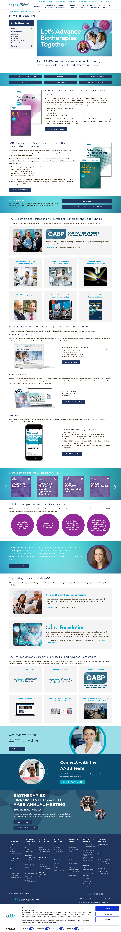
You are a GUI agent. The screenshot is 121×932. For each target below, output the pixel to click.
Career (70, 859)
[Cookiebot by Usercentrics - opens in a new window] (10, 929)
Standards (14, 34)
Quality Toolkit (28, 878)
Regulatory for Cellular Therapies (88, 861)
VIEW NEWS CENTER (73, 402)
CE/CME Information (73, 856)
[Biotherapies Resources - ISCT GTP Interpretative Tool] (73, 487)
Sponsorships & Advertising (60, 856)
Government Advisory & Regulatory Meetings (88, 858)
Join (11, 847)
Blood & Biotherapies (22, 11)
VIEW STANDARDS (20, 190)
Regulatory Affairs (88, 845)
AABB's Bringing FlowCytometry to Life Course (95, 262)
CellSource (56, 853)
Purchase (27, 849)
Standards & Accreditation (25, 76)
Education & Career (73, 840)
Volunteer (12, 871)
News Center (57, 845)
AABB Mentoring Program (25, 295)
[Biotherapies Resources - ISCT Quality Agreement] (47, 487)
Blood (40, 845)
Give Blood (41, 847)
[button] (115, 487)
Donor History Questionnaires (57, 864)
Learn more (50, 247)
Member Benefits (14, 858)
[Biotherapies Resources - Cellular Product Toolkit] (100, 487)
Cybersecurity (42, 874)
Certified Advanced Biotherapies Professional (74, 864)
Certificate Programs (73, 849)
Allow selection (107, 914)
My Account (12, 851)
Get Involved (13, 868)
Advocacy (25, 82)
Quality (27, 871)
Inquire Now (22, 822)
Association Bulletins (59, 862)
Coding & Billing (43, 876)
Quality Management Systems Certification (30, 875)
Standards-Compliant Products (103, 874)
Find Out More (72, 454)
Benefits (12, 860)
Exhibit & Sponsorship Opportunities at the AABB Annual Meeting (95, 699)
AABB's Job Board (25, 698)
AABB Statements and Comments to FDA (88, 870)
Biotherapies (43, 857)
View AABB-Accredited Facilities (86, 207)
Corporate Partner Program (103, 845)
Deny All (107, 919)
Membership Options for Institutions (15, 854)
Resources (57, 859)
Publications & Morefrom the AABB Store (95, 296)
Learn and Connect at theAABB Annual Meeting (60, 296)
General (41, 872)
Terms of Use (24, 893)
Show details (85, 928)
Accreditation (28, 855)
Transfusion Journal (58, 851)
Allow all (107, 908)
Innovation (60, 82)
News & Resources (17, 41)
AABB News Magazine (59, 849)
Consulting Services (60, 669)
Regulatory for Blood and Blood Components (89, 847)
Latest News (57, 847)
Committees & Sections (15, 877)
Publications (15, 38)
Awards (11, 879)
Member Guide (13, 865)
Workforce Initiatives (73, 874)
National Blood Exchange (104, 859)
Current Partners (102, 850)
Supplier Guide (42, 879)
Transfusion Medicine (44, 849)
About (26, 847)
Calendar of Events (73, 847)
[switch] (47, 928)
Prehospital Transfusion (44, 851)
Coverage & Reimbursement (87, 880)
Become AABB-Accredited (87, 201)
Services (100, 857)
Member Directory (14, 862)
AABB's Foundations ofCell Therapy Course (60, 262)
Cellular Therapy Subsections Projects (66, 595)
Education (14, 36)
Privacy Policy (13, 893)
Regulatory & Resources (96, 76)
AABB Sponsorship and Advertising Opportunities (60, 699)
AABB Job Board (73, 867)
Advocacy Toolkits (87, 886)
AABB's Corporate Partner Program (25, 669)
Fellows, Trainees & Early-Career (74, 876)
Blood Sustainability (88, 873)
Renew (11, 849)
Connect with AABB (72, 782)
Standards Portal (29, 851)
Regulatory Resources (88, 850)
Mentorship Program (15, 873)
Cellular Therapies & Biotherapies (87, 877)
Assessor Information (29, 864)
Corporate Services (95, 82)
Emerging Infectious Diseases (88, 855)
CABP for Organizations (95, 669)
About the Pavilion (25, 828)
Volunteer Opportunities (74, 871)
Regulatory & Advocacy (19, 43)
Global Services (101, 868)
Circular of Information (59, 867)
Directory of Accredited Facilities (30, 866)
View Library (71, 362)
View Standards (56, 129)
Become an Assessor (14, 875)
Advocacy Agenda (87, 867)
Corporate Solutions (102, 840)
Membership (14, 841)
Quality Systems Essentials (31, 873)
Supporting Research (88, 883)
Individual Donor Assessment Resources (59, 869)
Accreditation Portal (29, 859)
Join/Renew (13, 845)
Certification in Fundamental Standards (30, 881)
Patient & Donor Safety (88, 875)
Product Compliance (103, 871)
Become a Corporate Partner (103, 852)
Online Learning (72, 851)
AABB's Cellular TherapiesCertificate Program (25, 262)
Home (11, 11)
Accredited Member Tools (30, 862)
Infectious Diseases (87, 852)
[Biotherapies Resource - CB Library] (21, 487)
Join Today (17, 749)
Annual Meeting (72, 862)
